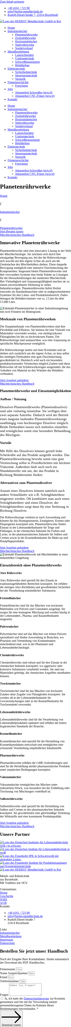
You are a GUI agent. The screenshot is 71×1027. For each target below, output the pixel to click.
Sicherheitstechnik (26, 72)
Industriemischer (17, 31)
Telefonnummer (10, 981)
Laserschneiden (24, 55)
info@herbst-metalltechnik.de (25, 11)
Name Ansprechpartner (14, 973)
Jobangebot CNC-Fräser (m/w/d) (35, 95)
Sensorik (20, 78)
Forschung (21, 85)
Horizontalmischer (26, 41)
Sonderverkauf (24, 48)
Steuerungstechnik (26, 75)
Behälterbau (22, 65)
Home (11, 27)
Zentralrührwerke (25, 38)
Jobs (10, 89)
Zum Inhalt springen (12, 1)
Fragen (4, 994)
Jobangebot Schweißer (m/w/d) (33, 92)
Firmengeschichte (18, 82)
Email (4, 977)
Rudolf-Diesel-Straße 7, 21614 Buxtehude (33, 14)
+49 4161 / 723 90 (19, 8)
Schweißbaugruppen (27, 61)
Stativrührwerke (24, 44)
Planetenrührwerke (26, 34)
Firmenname (8, 969)
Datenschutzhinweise (36, 998)
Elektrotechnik (16, 68)
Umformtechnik (24, 58)
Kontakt (12, 99)
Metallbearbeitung (18, 51)
